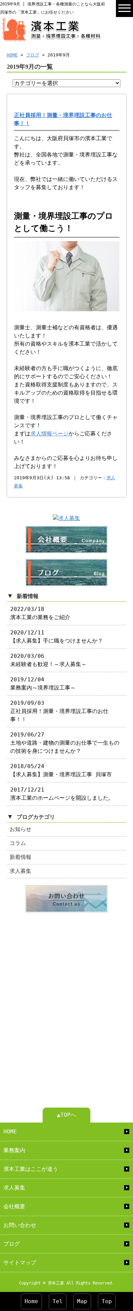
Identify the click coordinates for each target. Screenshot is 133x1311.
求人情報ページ (49, 433)
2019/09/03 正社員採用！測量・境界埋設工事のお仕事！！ (59, 711)
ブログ (32, 54)
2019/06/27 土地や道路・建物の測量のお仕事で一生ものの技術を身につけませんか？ (64, 742)
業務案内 (14, 1150)
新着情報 (20, 857)
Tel (58, 1301)
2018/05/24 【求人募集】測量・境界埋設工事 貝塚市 (61, 770)
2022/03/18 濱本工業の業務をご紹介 (40, 613)
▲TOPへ (66, 1115)
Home (31, 1301)
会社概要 (14, 1206)
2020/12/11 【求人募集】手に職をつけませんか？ (56, 636)
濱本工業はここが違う (30, 1169)
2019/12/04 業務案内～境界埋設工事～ (43, 683)
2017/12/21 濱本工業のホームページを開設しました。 (62, 793)
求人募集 (20, 871)
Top (107, 1301)
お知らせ (20, 829)
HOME (12, 54)
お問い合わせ (19, 1225)
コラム (18, 843)
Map (82, 1301)
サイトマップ (19, 1262)
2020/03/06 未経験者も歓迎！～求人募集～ (48, 660)
